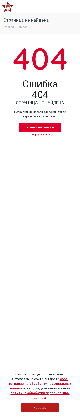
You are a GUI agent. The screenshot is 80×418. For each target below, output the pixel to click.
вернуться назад (42, 134)
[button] (74, 6)
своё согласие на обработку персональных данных (40, 383)
